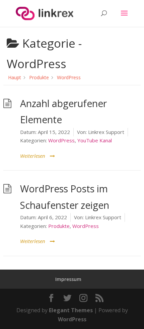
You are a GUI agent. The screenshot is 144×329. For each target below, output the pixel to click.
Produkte (59, 226)
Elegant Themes (71, 310)
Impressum (68, 279)
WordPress (61, 140)
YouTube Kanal (94, 140)
